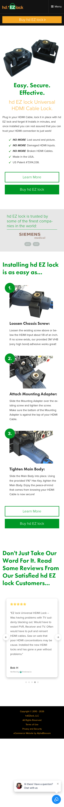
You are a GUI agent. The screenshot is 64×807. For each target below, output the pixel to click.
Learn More (32, 177)
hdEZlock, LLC (32, 715)
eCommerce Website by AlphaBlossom (32, 733)
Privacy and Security (32, 729)
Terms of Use (32, 724)
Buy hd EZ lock (31, 19)
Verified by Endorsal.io (21, 672)
